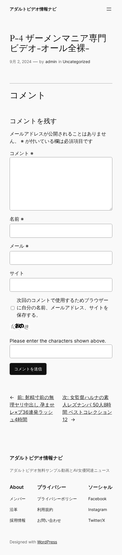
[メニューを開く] (109, 9)
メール (19, 246)
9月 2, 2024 (20, 61)
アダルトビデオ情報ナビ (33, 9)
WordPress (47, 541)
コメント (21, 153)
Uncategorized (76, 61)
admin (51, 61)
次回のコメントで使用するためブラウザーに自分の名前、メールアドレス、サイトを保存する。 (62, 307)
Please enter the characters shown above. (58, 341)
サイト (17, 273)
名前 (17, 219)
